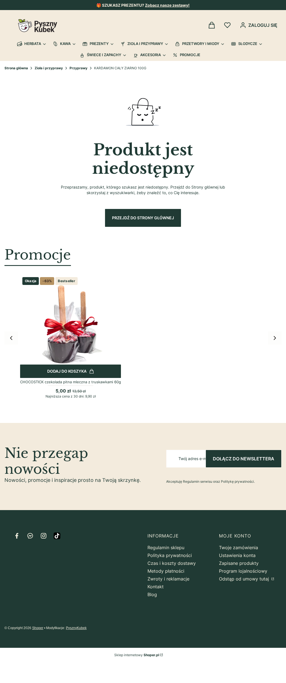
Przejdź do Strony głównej (143, 217)
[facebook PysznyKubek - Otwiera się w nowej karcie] (16, 535)
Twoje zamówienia (238, 547)
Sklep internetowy (136, 655)
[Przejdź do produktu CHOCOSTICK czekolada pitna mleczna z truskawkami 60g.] (70, 325)
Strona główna (16, 68)
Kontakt (155, 586)
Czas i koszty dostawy (171, 563)
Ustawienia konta (237, 555)
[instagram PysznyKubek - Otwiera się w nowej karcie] (43, 535)
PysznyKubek (76, 628)
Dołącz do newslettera (243, 458)
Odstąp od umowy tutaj (244, 579)
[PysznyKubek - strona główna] (37, 25)
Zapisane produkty (239, 563)
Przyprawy (78, 68)
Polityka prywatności (169, 555)
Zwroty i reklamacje (168, 579)
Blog (152, 594)
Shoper (37, 628)
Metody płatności (165, 571)
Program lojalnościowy (243, 571)
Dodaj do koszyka (67, 371)
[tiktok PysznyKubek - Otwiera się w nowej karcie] (57, 535)
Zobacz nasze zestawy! (167, 5)
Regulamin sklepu (165, 547)
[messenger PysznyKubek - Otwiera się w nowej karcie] (30, 535)
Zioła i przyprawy (49, 68)
